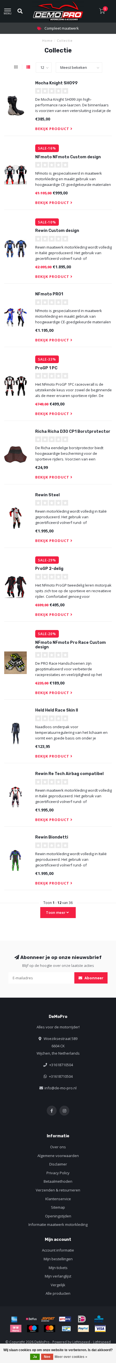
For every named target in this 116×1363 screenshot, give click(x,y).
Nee (47, 1357)
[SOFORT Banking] (48, 1319)
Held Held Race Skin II (56, 710)
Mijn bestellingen (58, 1258)
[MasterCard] (50, 1328)
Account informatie (58, 1250)
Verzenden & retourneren (58, 1190)
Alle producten (58, 1293)
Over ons (58, 1146)
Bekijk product (52, 128)
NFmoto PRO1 (49, 294)
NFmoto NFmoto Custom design (68, 157)
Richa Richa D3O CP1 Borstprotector (72, 431)
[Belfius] (31, 1319)
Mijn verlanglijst (58, 1276)
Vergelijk (58, 1284)
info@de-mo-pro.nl (60, 1087)
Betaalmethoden (58, 1181)
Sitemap (58, 1207)
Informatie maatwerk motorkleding (58, 1224)
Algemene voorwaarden (58, 1155)
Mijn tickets (58, 1267)
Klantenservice (58, 1198)
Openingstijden (58, 1216)
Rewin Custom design (57, 230)
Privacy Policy (58, 1172)
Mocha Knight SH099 (56, 83)
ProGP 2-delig (49, 568)
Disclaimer (58, 1164)
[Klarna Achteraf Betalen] (16, 1328)
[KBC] (99, 1319)
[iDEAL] (82, 1319)
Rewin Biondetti (51, 837)
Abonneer (93, 977)
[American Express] (14, 1319)
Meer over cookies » (71, 1357)
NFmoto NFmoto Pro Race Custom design (70, 644)
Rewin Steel (47, 495)
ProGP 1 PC (46, 368)
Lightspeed (81, 1342)
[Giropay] (65, 1319)
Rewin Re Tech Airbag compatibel (69, 773)
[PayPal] (83, 1328)
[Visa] (100, 1328)
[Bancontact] (66, 1328)
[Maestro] (33, 1328)
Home (47, 40)
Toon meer (56, 912)
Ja (35, 1357)
